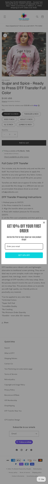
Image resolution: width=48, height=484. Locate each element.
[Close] (44, 222)
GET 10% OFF (24, 255)
